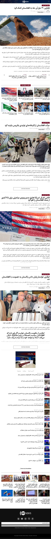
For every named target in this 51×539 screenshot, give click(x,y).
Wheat (15, 71)
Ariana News (40, 12)
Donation (31, 71)
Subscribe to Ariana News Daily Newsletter (25, 528)
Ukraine (20, 71)
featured (25, 71)
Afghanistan (38, 71)
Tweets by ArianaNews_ (25, 468)
